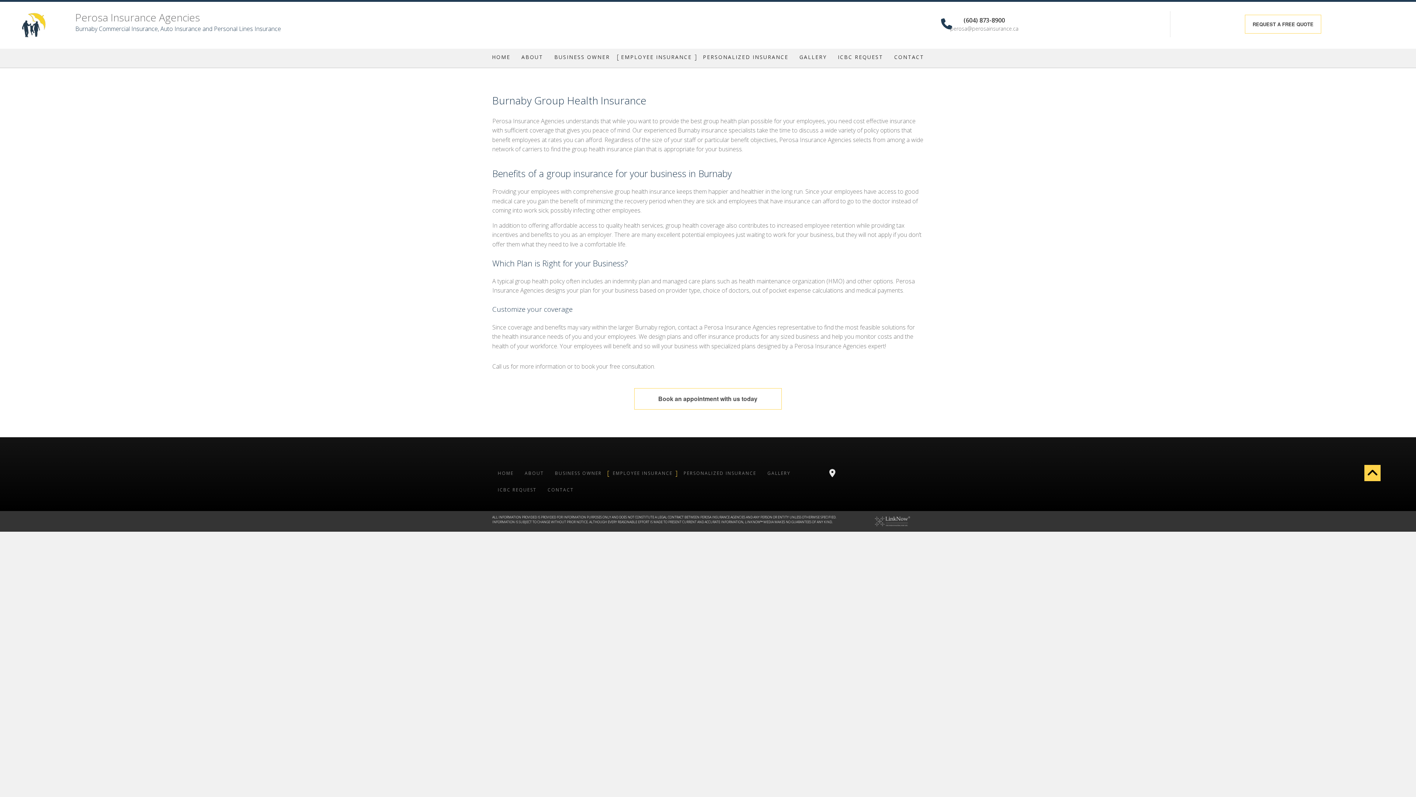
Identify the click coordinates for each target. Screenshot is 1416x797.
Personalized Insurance (745, 57)
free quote (1283, 24)
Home (501, 57)
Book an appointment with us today (707, 398)
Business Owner (582, 57)
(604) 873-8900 (984, 20)
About (532, 57)
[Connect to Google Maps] (832, 474)
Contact (909, 57)
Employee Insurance (656, 57)
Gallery (813, 57)
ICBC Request (860, 57)
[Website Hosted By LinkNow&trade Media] (892, 521)
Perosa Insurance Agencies (137, 17)
